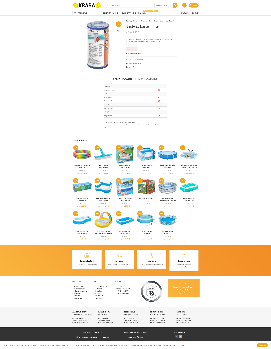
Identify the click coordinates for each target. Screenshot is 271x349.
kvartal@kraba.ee (108, 322)
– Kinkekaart (98, 293)
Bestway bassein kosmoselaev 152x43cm (168, 200)
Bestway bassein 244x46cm (82, 200)
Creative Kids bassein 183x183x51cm (103, 200)
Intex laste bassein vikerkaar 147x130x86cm (103, 232)
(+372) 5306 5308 (108, 320)
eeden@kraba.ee (133, 322)
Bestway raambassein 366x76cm (167, 167)
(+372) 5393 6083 (134, 320)
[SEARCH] (175, 5)
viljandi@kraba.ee (160, 322)
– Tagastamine (77, 298)
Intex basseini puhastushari (103, 167)
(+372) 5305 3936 (160, 320)
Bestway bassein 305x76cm (146, 232)
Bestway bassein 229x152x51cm (124, 167)
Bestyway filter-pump (146, 198)
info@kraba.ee (124, 293)
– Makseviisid (76, 293)
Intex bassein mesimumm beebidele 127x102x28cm (189, 167)
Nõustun (262, 345)
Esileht (128, 21)
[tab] (122, 78)
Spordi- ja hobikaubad (140, 21)
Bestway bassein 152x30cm (167, 232)
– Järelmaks (76, 296)
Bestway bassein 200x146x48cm (189, 200)
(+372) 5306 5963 (82, 320)
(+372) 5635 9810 (186, 320)
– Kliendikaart (98, 291)
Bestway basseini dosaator (146, 167)
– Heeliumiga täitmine (101, 286)
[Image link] (151, 291)
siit (105, 127)
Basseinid (152, 21)
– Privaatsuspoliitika (78, 289)
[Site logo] (87, 5)
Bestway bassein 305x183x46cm (124, 232)
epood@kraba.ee (184, 293)
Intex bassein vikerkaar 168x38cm (82, 167)
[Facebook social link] (131, 67)
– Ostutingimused (78, 286)
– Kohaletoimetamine (79, 291)
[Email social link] (133, 67)
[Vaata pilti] (76, 66)
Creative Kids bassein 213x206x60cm (125, 200)
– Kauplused (98, 289)
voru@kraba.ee (184, 322)
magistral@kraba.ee (82, 322)
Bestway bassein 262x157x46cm (82, 232)
